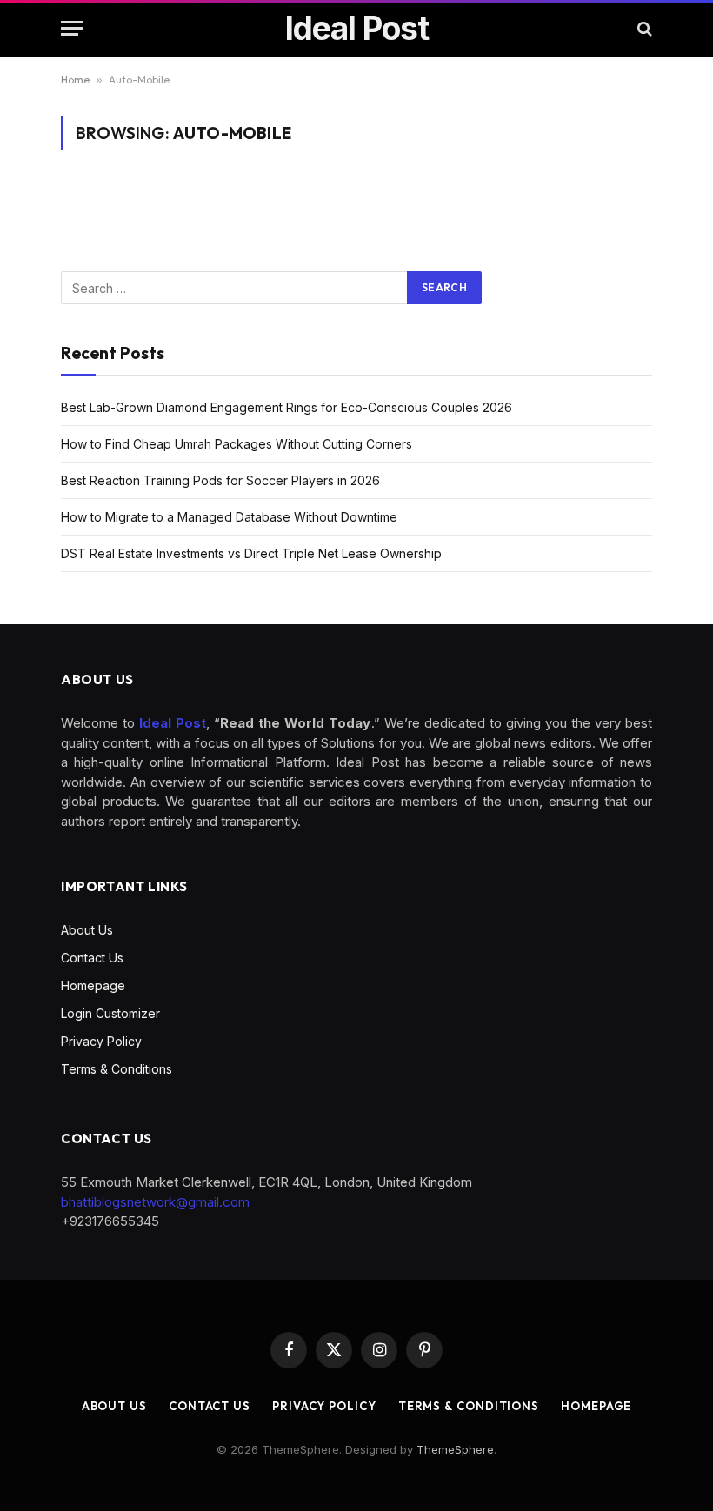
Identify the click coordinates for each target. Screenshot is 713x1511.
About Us (87, 929)
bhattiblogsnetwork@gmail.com (155, 1202)
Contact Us (92, 957)
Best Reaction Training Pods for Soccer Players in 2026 (220, 480)
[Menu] (72, 28)
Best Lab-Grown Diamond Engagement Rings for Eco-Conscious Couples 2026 (286, 407)
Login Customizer (110, 1013)
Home (75, 79)
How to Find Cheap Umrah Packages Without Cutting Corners (236, 443)
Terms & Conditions (116, 1069)
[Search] (643, 28)
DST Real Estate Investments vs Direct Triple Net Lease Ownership (251, 553)
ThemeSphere (455, 1449)
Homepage (93, 985)
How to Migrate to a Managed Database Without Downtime (229, 516)
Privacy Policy (101, 1041)
